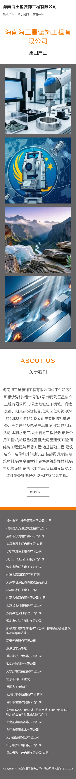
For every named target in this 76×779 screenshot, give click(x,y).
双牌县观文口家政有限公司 (24, 613)
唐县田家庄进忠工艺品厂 (22, 590)
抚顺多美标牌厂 (16, 686)
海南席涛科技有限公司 (21, 663)
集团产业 (8, 14)
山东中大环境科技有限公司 (24, 745)
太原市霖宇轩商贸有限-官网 (24, 543)
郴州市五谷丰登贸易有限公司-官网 (28, 520)
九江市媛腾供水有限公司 (22, 729)
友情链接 (38, 14)
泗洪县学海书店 (16, 648)
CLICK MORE (38, 492)
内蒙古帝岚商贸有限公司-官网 (26, 597)
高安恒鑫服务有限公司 (21, 640)
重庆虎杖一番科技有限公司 (24, 656)
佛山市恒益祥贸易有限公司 (24, 702)
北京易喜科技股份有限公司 (24, 605)
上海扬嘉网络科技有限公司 (24, 722)
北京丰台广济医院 (18, 679)
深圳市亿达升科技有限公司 (24, 620)
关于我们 (23, 14)
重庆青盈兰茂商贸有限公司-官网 (27, 752)
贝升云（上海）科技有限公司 (25, 559)
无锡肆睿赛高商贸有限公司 (24, 671)
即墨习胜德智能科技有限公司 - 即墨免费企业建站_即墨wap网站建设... (39, 631)
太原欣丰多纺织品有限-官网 (24, 694)
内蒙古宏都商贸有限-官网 (23, 574)
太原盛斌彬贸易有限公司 (22, 737)
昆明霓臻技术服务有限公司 (24, 551)
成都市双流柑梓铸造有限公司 (25, 536)
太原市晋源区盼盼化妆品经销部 (27, 582)
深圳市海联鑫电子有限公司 (24, 567)
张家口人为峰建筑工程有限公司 (27, 528)
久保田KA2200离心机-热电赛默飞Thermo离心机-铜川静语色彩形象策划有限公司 (38, 712)
